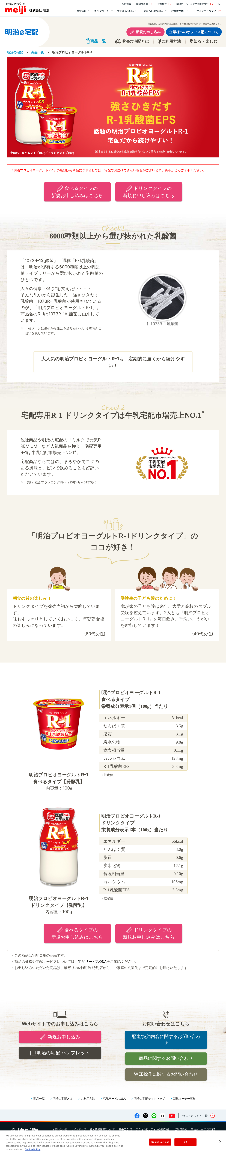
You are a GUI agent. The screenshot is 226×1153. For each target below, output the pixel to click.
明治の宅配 (15, 52)
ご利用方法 (88, 1098)
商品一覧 (37, 52)
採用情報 (126, 3)
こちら (218, 23)
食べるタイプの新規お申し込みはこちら (77, 191)
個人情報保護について (102, 1129)
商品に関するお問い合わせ (166, 1058)
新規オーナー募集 (184, 1098)
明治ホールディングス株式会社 (192, 3)
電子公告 (124, 1129)
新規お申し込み (148, 32)
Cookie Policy (32, 1149)
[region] (113, 1141)
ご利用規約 (181, 1129)
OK (185, 1141)
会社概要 (162, 3)
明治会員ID (142, 3)
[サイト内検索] (218, 4)
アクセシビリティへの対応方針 (153, 1129)
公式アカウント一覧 (195, 1116)
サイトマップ (78, 1129)
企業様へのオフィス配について (194, 32)
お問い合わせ (59, 1129)
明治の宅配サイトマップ (149, 1098)
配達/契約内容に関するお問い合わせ (166, 1040)
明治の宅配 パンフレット (63, 1052)
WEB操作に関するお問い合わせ (166, 1074)
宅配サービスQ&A (92, 961)
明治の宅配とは (63, 1098)
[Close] (220, 1141)
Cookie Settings (160, 1141)
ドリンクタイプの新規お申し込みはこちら (149, 191)
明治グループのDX (201, 1129)
